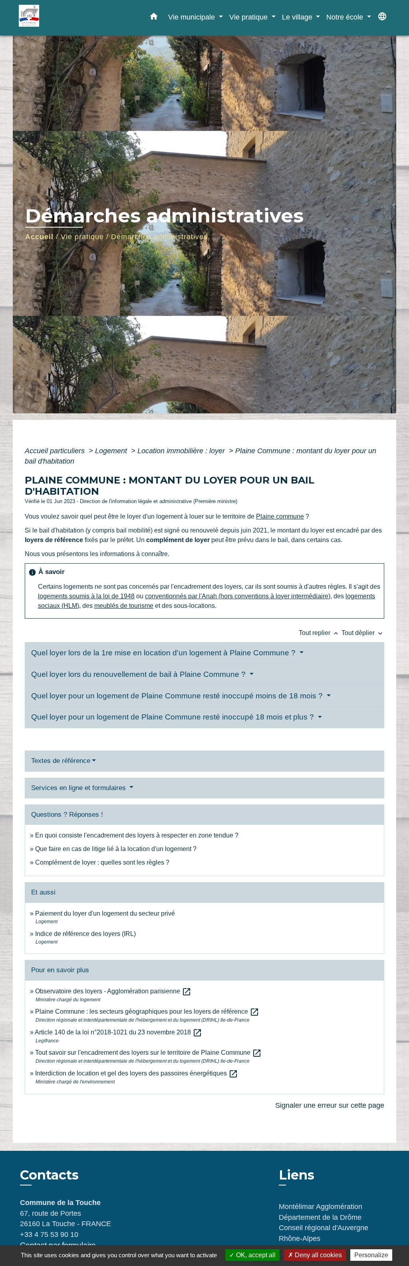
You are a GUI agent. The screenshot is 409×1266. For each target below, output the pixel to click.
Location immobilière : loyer (182, 451)
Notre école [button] (345, 17)
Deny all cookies (317, 1255)
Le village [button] (298, 17)
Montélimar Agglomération (320, 1207)
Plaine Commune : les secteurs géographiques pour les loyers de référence (147, 1011)
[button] (154, 18)
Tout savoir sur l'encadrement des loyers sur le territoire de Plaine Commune (148, 1052)
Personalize (371, 1255)
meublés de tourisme (123, 605)
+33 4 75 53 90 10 (49, 1234)
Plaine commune (280, 516)
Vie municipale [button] (192, 17)
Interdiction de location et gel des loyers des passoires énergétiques (136, 1073)
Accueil (39, 237)
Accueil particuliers (56, 451)
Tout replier (319, 632)
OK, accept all (255, 1255)
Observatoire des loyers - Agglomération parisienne (113, 991)
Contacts (49, 1175)
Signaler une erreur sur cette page (329, 1105)
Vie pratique (82, 237)
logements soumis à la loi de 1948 (86, 596)
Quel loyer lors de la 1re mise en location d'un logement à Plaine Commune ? (164, 653)
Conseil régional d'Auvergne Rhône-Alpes (323, 1233)
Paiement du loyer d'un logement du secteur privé (106, 913)
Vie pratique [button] (249, 17)
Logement (112, 451)
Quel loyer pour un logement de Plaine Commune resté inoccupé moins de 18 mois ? (178, 696)
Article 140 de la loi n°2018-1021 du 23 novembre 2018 (118, 1032)
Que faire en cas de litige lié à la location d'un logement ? (116, 848)
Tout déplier (362, 632)
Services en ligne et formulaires (79, 788)
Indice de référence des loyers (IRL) (85, 933)
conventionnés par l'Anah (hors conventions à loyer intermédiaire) (237, 596)
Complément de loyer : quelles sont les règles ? (102, 862)
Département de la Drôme (320, 1217)
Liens (296, 1175)
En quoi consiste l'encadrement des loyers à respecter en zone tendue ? (136, 835)
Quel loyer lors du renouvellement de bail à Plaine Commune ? (139, 674)
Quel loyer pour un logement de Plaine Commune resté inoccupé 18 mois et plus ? (173, 717)
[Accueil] (69, 18)
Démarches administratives (159, 237)
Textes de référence (60, 761)
